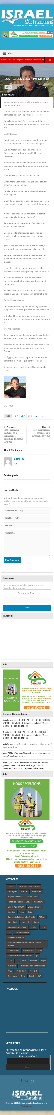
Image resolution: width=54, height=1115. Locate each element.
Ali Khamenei (36, 892)
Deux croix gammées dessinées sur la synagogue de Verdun (41, 431)
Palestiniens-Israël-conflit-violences (32, 966)
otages (43, 961)
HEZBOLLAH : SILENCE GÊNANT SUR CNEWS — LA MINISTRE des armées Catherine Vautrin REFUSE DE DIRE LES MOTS (27, 723)
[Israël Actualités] (27, 18)
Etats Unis (11, 912)
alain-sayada (12, 892)
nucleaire (33, 961)
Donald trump (38, 902)
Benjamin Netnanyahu (15, 897)
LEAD (10, 961)
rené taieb (33, 971)
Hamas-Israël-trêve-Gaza (17, 927)
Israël (40, 950)
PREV (10, 971)
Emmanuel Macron (34, 907)
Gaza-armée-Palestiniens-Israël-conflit (21, 917)
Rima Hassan (12, 976)
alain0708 (19, 458)
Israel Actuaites (28, 950)
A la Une (11, 95)
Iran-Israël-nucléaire (22, 932)
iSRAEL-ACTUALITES (16, 937)
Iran (9, 932)
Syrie (23, 976)
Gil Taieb (42, 917)
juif (37, 955)
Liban (24, 961)
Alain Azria (24, 892)
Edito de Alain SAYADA (16, 907)
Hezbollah (33, 927)
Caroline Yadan (32, 897)
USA (39, 976)
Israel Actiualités (13, 950)
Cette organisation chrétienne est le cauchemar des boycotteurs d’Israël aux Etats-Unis (13, 434)
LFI (17, 961)
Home (4, 95)
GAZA (30, 912)
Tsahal (31, 976)
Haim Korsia (25, 922)
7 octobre (11, 886)
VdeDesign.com (27, 1106)
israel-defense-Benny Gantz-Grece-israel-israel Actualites (24, 944)
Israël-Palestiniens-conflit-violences (20, 955)
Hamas (36, 922)
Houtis (43, 927)
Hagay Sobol (12, 922)
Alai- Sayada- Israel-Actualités (29, 886)
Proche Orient (21, 971)
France (21, 912)
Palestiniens (12, 966)
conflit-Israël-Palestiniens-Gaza (19, 902)
